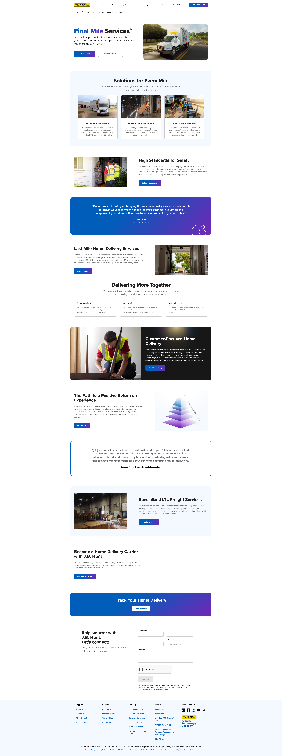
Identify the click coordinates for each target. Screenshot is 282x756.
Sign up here (99, 650)
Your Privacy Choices (187, 750)
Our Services (81, 713)
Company (132, 5)
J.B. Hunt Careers (136, 709)
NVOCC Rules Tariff (163, 725)
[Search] (147, 5)
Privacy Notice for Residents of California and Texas (115, 750)
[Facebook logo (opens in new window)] (188, 709)
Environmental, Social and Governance (137, 732)
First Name (143, 630)
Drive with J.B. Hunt (136, 713)
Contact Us (159, 709)
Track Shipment (168, 5)
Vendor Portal (160, 713)
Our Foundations (135, 722)
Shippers (98, 5)
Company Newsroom (137, 718)
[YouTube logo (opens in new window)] (199, 709)
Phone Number (173, 640)
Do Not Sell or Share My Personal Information (151, 750)
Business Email (144, 640)
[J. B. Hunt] (82, 4)
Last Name (172, 630)
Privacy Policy (175, 687)
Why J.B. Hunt (81, 718)
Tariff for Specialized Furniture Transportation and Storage (164, 732)
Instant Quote (81, 709)
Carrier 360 (106, 722)
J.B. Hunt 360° (81, 722)
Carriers (109, 5)
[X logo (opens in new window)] (204, 709)
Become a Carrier (109, 713)
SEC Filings (159, 739)
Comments (142, 649)
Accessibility (174, 750)
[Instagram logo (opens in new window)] (193, 709)
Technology (120, 5)
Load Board (155, 5)
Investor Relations (136, 726)
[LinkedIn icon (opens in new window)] (183, 709)
